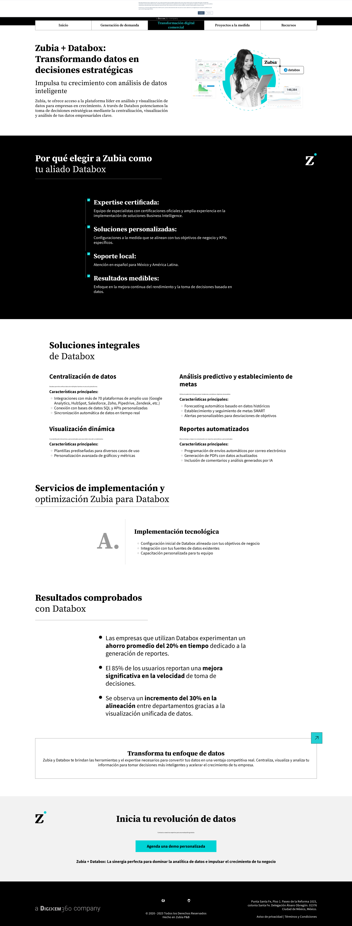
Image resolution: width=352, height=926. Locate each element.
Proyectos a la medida (232, 25)
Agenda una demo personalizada (176, 846)
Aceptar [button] (201, 13)
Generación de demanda (119, 25)
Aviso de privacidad (270, 917)
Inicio (63, 25)
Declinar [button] (209, 13)
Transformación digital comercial (176, 25)
